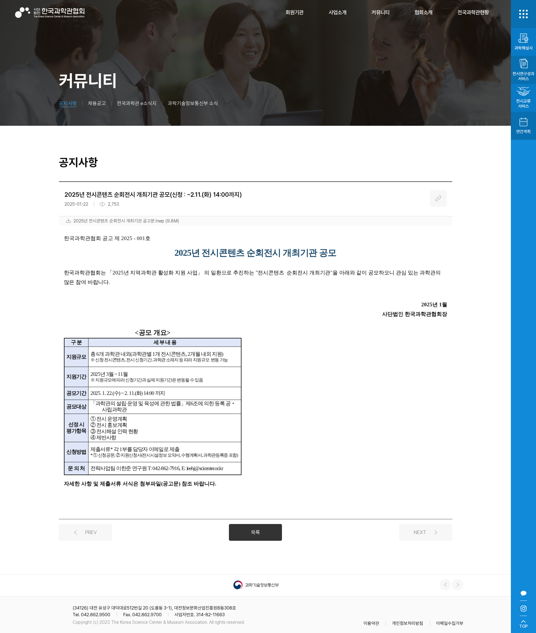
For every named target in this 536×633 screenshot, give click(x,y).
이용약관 (371, 623)
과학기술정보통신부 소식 (193, 103)
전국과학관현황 (473, 12)
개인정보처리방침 (407, 623)
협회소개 (423, 12)
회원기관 (294, 12)
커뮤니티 (380, 12)
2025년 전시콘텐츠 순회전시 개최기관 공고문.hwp (126, 221)
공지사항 (68, 103)
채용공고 (97, 103)
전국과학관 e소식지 (137, 103)
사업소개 (337, 12)
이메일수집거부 (449, 623)
